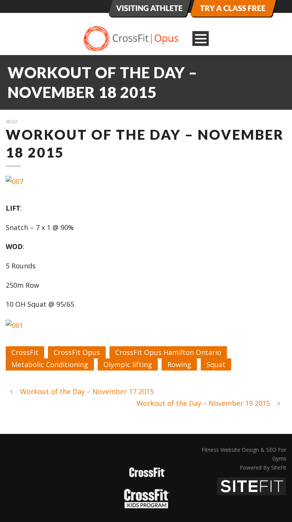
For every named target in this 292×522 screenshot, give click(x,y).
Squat (215, 364)
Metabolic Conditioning (49, 364)
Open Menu (200, 38)
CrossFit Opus (77, 352)
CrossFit (24, 352)
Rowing (179, 364)
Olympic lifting (127, 364)
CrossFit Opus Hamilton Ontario (168, 352)
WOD (12, 121)
